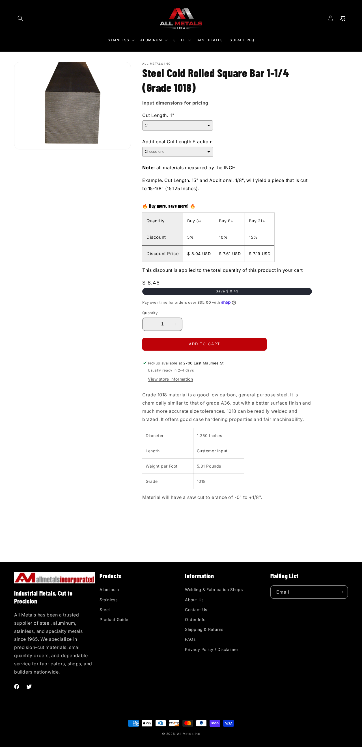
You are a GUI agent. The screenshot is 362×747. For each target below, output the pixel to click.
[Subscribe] (341, 592)
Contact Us (196, 609)
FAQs (190, 639)
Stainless (108, 599)
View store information (170, 379)
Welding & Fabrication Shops (214, 589)
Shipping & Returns (204, 629)
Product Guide (114, 619)
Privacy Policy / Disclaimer (211, 649)
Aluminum (109, 589)
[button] (20, 18)
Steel (105, 609)
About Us (194, 599)
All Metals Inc (188, 734)
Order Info (195, 619)
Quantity (150, 312)
